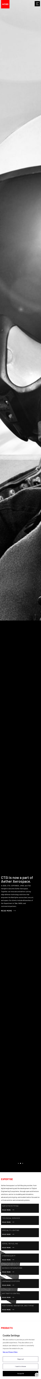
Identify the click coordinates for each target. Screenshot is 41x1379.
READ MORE (6, 911)
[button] (18, 1163)
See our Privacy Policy (10, 1352)
